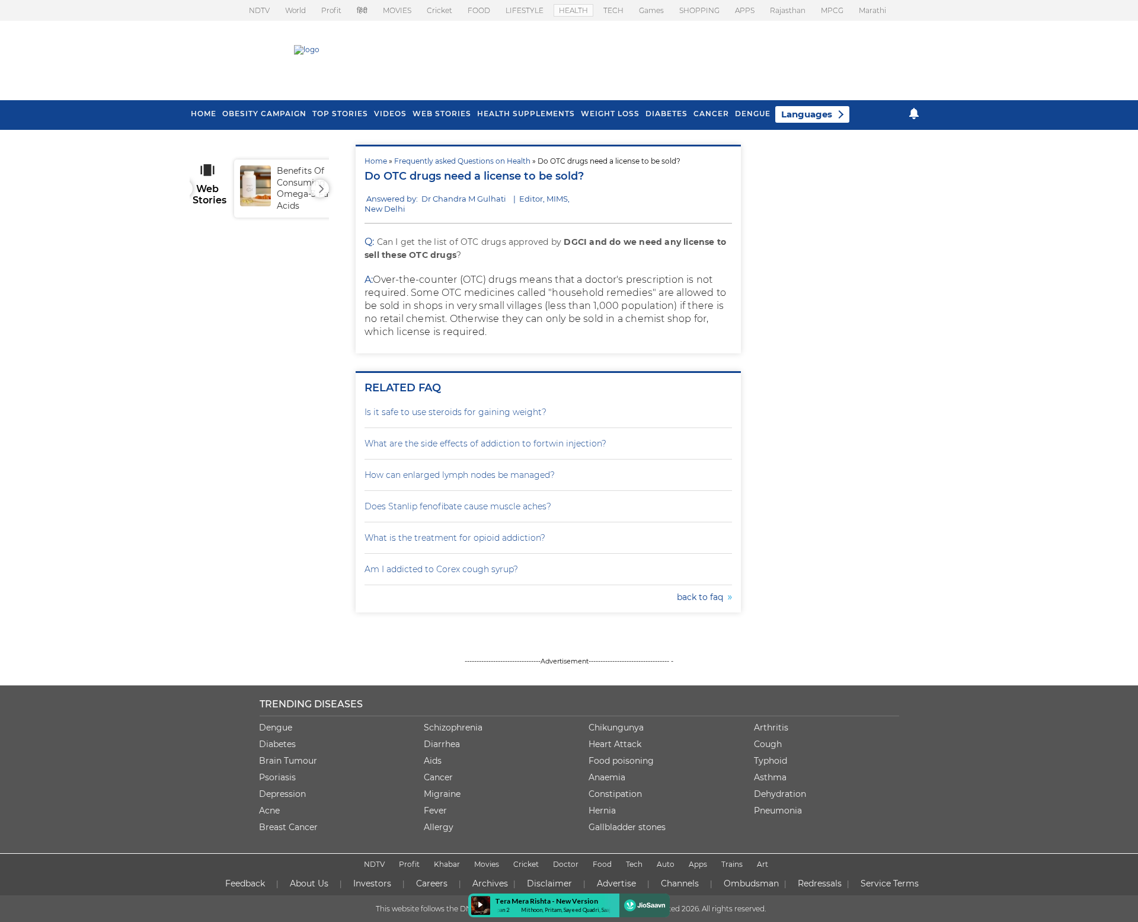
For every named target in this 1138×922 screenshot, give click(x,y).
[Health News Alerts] (914, 113)
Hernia (602, 810)
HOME (203, 113)
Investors (372, 883)
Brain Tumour (288, 760)
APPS (745, 10)
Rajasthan (787, 10)
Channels (680, 883)
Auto (666, 864)
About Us (309, 883)
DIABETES (666, 113)
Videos (390, 113)
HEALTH (573, 10)
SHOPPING (699, 10)
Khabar (447, 864)
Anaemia (607, 777)
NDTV (259, 10)
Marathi (872, 10)
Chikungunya (616, 727)
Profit (331, 10)
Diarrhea (442, 744)
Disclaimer (549, 883)
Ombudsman (751, 883)
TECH (613, 10)
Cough (768, 744)
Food (602, 864)
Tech (634, 864)
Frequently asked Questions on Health (462, 161)
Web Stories (442, 113)
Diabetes (277, 744)
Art (762, 864)
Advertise (616, 883)
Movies (486, 864)
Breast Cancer (288, 827)
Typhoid (770, 760)
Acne (269, 810)
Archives (490, 883)
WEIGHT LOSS (610, 113)
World (295, 10)
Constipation (615, 794)
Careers (431, 883)
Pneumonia (778, 810)
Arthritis (771, 727)
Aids (433, 760)
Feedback (245, 883)
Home (376, 161)
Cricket (439, 10)
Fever (435, 810)
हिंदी (362, 10)
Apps (698, 864)
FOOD (479, 10)
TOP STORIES (340, 113)
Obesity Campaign (264, 113)
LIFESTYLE (525, 10)
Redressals (820, 883)
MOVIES (397, 10)
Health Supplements (526, 113)
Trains (732, 864)
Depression (282, 794)
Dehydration (780, 794)
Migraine (442, 794)
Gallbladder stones (627, 827)
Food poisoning (621, 760)
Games (651, 10)
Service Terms (890, 883)
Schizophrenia (453, 727)
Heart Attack (615, 744)
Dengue (753, 113)
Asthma (770, 777)
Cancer (711, 113)
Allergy (438, 827)
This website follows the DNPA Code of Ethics (454, 908)
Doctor (565, 864)
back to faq (702, 597)
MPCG (832, 10)
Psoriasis (277, 777)
